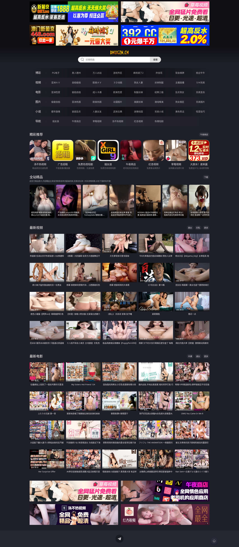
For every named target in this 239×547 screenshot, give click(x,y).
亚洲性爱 (55, 92)
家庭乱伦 (76, 111)
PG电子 (55, 72)
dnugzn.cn (119, 52)
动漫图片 (117, 101)
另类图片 (200, 101)
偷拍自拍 (76, 92)
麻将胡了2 (138, 72)
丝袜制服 (159, 82)
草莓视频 (97, 121)
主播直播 (179, 82)
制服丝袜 (138, 92)
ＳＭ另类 (200, 82)
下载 (206, 177)
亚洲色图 (76, 101)
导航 (38, 121)
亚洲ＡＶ (55, 82)
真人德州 (76, 72)
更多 (206, 227)
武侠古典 (117, 111)
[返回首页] (214, 541)
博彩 (38, 73)
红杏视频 (138, 121)
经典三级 (159, 92)
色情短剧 (159, 121)
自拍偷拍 (76, 82)
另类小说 (159, 111)
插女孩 (55, 121)
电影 (38, 92)
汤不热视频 (117, 121)
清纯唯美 (159, 101)
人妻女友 (97, 111)
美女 (190, 227)
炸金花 (159, 72)
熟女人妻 (138, 82)
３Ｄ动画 (117, 82)
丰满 (190, 356)
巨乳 (198, 227)
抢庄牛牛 (200, 72)
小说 (38, 111)
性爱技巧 (200, 111)
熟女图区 (179, 101)
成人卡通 (97, 92)
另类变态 (200, 92)
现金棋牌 (179, 72)
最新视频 (36, 227)
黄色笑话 (179, 111)
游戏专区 (117, 72)
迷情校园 (138, 111)
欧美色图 (97, 101)
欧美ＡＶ (97, 82)
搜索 (155, 59)
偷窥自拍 (55, 101)
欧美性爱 (117, 92)
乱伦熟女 (179, 92)
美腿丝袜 (138, 101)
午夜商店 (76, 121)
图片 (38, 102)
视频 (38, 82)
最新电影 (36, 356)
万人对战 (97, 72)
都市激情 (55, 111)
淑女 (198, 356)
